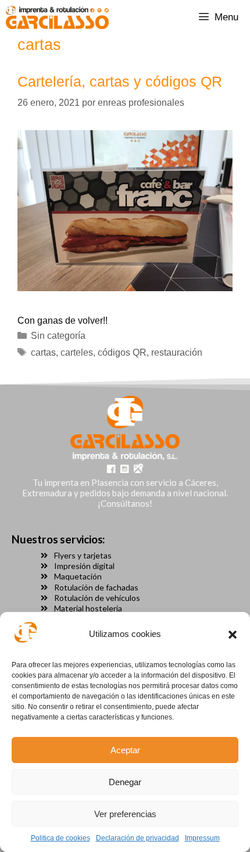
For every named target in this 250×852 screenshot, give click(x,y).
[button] (232, 634)
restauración (176, 352)
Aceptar (125, 750)
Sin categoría (58, 336)
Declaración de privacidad (137, 838)
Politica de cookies (60, 838)
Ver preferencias (125, 814)
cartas (43, 352)
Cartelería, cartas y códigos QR (119, 81)
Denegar (125, 782)
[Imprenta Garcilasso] (57, 17)
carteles (76, 352)
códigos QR (122, 352)
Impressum (202, 838)
